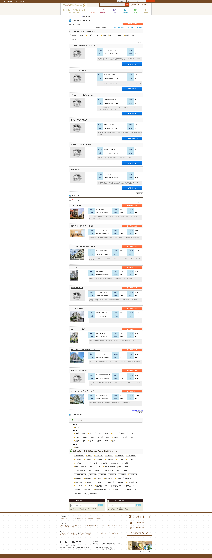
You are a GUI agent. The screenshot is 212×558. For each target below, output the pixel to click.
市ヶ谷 (89, 35)
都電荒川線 (88, 478)
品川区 (91, 433)
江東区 (99, 433)
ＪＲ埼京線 (78, 463)
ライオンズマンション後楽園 (81, 145)
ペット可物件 (64, 525)
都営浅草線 (98, 478)
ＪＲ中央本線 (78, 486)
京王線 (89, 455)
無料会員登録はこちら (141, 533)
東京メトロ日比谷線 (80, 474)
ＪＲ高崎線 (89, 486)
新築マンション (64, 518)
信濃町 (104, 35)
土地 (92, 518)
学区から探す (71, 526)
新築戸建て (80, 518)
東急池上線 (88, 459)
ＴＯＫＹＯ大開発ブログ (73, 535)
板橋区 (99, 441)
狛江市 (114, 441)
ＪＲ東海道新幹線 (132, 482)
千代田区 (131, 433)
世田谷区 (116, 437)
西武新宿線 (113, 474)
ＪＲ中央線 (130, 459)
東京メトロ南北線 (80, 470)
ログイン (150, 1)
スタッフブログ (119, 533)
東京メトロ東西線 (123, 467)
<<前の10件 (139, 42)
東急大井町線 (98, 459)
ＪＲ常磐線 (98, 482)
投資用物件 (97, 518)
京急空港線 (88, 489)
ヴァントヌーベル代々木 (79, 370)
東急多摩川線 (119, 455)
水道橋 (74, 35)
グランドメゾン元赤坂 (78, 70)
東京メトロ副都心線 (80, 467)
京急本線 (118, 478)
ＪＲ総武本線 (114, 463)
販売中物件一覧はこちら (137, 410)
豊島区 (77, 441)
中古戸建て (87, 518)
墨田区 (85, 437)
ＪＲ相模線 (125, 463)
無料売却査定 (89, 533)
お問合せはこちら (141, 523)
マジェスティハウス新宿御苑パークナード (85, 350)
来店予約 (141, 1)
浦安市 (77, 447)
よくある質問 (96, 533)
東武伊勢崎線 (78, 482)
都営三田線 (123, 474)
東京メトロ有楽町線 (110, 467)
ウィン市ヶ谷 (75, 169)
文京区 (92, 437)
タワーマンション (72, 525)
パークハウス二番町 (78, 329)
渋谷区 (100, 437)
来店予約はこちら (141, 528)
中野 (126, 35)
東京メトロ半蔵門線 (94, 470)
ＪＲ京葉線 (108, 482)
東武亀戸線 (78, 489)
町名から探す (63, 526)
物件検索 (122, 1)
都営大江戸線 (133, 474)
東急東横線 (109, 455)
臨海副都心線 (108, 478)
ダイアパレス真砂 (77, 205)
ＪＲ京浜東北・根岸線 (91, 463)
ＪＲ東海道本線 (119, 482)
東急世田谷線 (109, 459)
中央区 (83, 433)
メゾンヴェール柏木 (78, 308)
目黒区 (107, 437)
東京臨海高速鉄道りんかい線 (102, 489)
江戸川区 (114, 433)
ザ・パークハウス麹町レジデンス (82, 95)
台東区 (77, 437)
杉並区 (131, 437)
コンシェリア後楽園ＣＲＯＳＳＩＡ (83, 45)
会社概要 (87, 535)
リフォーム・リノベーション (85, 525)
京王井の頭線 (98, 455)
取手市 (77, 427)
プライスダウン (119, 525)
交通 (123, 27)
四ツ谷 (96, 35)
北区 (84, 441)
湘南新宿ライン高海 (116, 486)
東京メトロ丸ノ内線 (95, 467)
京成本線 (89, 482)
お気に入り (132, 1)
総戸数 (140, 27)
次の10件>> (139, 202)
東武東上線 (93, 474)
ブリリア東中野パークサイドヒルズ (83, 246)
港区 (76, 433)
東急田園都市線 (131, 455)
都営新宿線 (78, 478)
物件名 (115, 27)
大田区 (106, 433)
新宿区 (123, 433)
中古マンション (73, 518)
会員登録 (82, 535)
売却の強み (81, 533)
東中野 (119, 35)
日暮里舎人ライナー (131, 486)
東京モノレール (119, 489)
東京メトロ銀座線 (108, 470)
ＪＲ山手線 (120, 459)
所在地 (120, 27)
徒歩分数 (128, 27)
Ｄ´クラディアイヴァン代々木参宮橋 (83, 391)
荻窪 (133, 35)
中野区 (124, 437)
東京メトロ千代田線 (122, 470)
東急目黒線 (78, 459)
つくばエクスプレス (80, 493)
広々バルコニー (97, 525)
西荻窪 (74, 39)
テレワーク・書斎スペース (108, 525)
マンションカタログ (65, 533)
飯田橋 (81, 35)
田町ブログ (63, 535)
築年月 (133, 27)
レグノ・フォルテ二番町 (79, 120)
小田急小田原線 (79, 455)
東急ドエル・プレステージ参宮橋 (82, 226)
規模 (136, 27)
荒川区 (91, 441)
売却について (74, 533)
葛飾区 (106, 441)
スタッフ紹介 (110, 533)
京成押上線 (128, 478)
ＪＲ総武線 (104, 463)
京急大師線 (93, 493)
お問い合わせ (146, 5)
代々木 (112, 35)
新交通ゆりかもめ (131, 489)
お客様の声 (103, 533)
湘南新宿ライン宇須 (101, 486)
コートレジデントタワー (79, 267)
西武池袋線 (103, 474)
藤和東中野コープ (77, 288)
